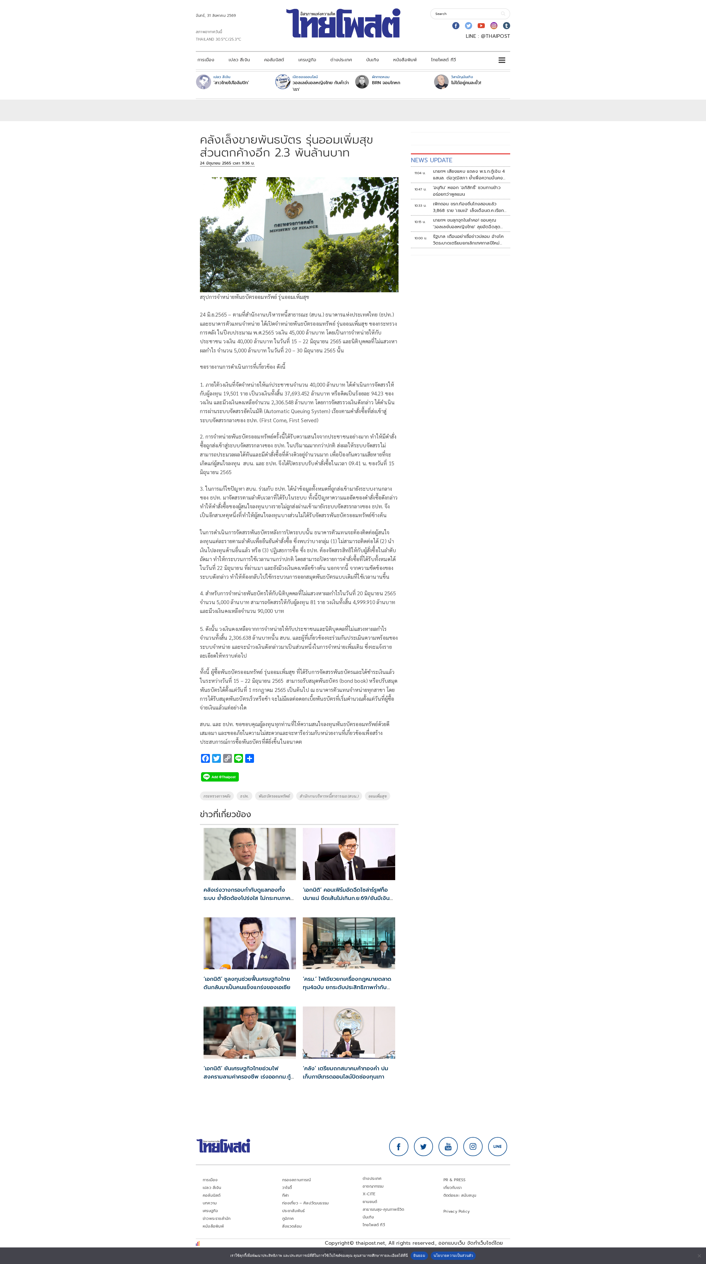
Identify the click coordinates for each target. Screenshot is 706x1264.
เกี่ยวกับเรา (452, 1188)
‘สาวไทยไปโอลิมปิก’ (231, 82)
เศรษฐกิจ (307, 60)
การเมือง (205, 60)
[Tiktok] (506, 25)
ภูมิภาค (288, 1218)
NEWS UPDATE (431, 160)
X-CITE (369, 1194)
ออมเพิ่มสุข (377, 795)
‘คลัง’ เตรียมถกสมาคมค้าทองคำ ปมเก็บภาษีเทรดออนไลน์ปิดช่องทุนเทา (345, 1072)
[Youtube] (481, 25)
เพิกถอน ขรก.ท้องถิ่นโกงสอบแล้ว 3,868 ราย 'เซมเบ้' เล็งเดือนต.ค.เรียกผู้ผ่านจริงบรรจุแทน (468, 207)
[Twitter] (468, 25)
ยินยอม (419, 1255)
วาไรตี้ (287, 1188)
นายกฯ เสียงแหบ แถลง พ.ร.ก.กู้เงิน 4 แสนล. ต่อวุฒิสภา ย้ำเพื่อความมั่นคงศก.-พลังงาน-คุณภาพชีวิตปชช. (469, 174)
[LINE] (498, 1147)
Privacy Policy (456, 1211)
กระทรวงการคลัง (217, 795)
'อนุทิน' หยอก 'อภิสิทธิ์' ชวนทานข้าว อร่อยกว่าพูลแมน (467, 191)
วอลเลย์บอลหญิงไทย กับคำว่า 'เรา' (321, 86)
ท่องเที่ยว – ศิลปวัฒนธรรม (305, 1203)
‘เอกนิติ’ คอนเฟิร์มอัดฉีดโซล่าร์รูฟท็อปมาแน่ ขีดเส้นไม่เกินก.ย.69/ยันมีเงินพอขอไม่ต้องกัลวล (346, 898)
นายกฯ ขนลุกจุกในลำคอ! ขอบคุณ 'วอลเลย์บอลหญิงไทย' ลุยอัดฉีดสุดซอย (467, 223)
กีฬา (285, 1195)
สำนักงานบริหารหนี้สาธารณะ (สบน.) (329, 795)
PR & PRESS (454, 1180)
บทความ (210, 1203)
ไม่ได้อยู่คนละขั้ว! (466, 82)
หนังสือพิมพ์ (405, 60)
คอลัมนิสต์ (274, 60)
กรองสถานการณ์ (296, 1180)
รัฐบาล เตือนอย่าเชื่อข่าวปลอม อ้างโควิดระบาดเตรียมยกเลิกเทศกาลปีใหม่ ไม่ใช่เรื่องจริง (468, 239)
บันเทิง (372, 60)
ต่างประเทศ (341, 60)
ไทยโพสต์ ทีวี (443, 60)
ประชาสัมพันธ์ (293, 1211)
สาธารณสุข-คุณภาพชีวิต (383, 1209)
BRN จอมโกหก (386, 82)
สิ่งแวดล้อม (292, 1226)
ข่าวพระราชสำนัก (217, 1218)
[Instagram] (494, 25)
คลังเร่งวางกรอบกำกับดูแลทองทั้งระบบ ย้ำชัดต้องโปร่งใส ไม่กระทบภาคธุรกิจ (247, 898)
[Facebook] (456, 25)
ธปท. (244, 795)
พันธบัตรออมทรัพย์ (274, 795)
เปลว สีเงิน (239, 60)
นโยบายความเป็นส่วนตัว (453, 1255)
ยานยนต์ (370, 1202)
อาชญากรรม (373, 1186)
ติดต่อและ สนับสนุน (460, 1195)
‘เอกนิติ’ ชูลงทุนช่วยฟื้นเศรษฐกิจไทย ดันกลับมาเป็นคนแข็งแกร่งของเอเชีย (247, 983)
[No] (699, 1255)
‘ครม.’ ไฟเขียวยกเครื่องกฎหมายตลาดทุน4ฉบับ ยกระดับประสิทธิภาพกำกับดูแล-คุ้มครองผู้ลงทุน (347, 987)
